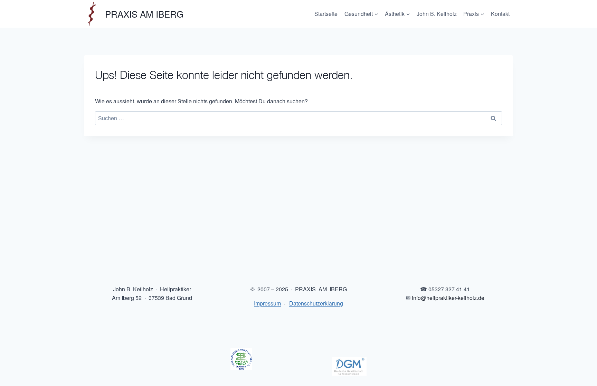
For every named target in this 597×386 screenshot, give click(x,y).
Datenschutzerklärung (316, 303)
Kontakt (500, 14)
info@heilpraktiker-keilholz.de (448, 298)
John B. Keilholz (437, 14)
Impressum (267, 303)
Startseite (326, 14)
